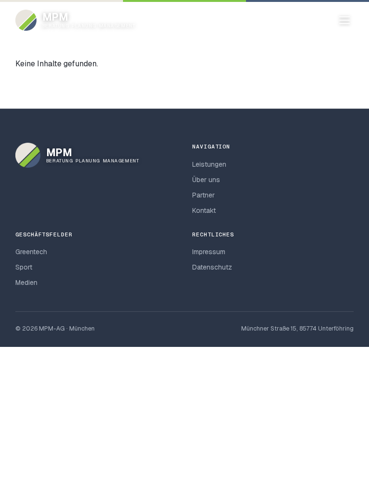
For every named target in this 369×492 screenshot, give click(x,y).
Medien (26, 282)
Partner (203, 195)
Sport (23, 267)
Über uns (206, 179)
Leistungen (209, 164)
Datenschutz (212, 267)
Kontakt (204, 210)
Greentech (31, 251)
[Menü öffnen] (344, 20)
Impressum (208, 251)
